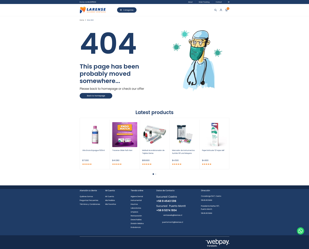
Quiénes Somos (86, 196)
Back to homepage (96, 95)
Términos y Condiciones (90, 204)
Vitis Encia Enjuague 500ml (93, 150)
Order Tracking (204, 2)
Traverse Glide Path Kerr (122, 150)
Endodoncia (136, 227)
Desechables (136, 219)
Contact (219, 2)
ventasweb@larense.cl (172, 215)
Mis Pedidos (110, 200)
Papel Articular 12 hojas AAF (213, 150)
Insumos (134, 204)
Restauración (136, 216)
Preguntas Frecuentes (89, 200)
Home (82, 20)
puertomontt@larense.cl (172, 222)
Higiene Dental (137, 196)
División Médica (137, 223)
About (190, 2)
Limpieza (134, 212)
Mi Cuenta (109, 196)
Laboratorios (136, 208)
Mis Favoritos (110, 204)
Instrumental (136, 200)
